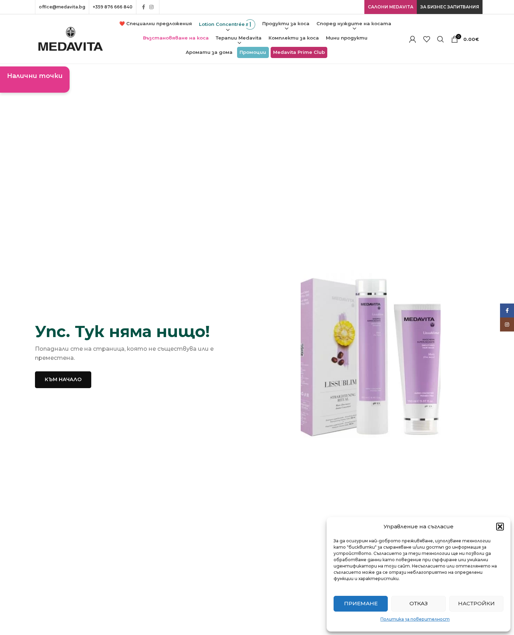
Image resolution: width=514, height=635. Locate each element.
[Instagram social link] (151, 7)
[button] (500, 526)
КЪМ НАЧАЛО (63, 379)
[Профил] (413, 39)
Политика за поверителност (415, 619)
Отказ (418, 603)
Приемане (361, 603)
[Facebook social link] (143, 7)
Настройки (476, 603)
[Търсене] (441, 39)
